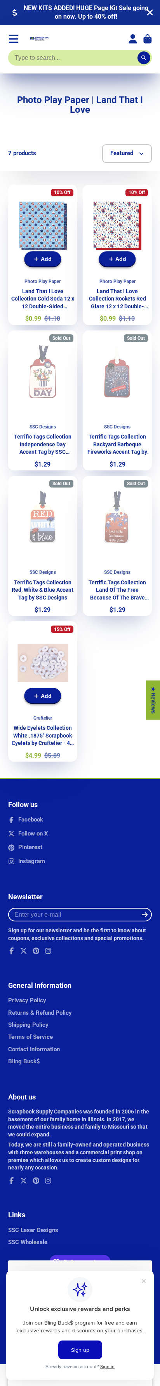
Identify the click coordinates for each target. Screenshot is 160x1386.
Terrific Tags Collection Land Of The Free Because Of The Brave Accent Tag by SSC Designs (117, 546)
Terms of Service (30, 1036)
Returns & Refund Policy (40, 1012)
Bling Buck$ (24, 1061)
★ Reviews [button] (153, 700)
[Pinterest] (36, 950)
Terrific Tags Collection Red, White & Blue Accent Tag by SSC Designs (42, 546)
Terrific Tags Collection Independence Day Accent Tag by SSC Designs (42, 400)
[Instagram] (48, 950)
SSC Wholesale (27, 1242)
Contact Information (34, 1049)
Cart (147, 39)
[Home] (39, 39)
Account (132, 39)
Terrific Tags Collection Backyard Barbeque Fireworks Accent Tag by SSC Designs (117, 400)
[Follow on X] (23, 950)
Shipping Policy (28, 1024)
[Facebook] (11, 950)
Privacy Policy (27, 1000)
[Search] (144, 58)
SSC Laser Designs (33, 1230)
